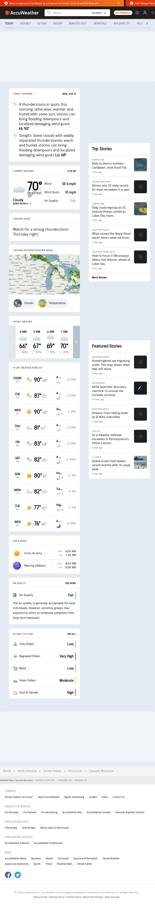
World (7, 771)
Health (49, 858)
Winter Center (84, 864)
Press (105, 797)
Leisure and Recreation (85, 858)
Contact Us (119, 797)
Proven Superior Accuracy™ (19, 797)
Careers (93, 797)
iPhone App (11, 827)
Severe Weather (111, 858)
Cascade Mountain (101, 771)
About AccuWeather (49, 797)
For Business (12, 812)
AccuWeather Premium (17, 843)
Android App (28, 827)
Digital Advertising (74, 797)
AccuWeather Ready (15, 858)
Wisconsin (75, 771)
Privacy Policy (57, 897)
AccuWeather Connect (99, 812)
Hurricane (63, 858)
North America (27, 771)
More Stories (99, 277)
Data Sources (112, 897)
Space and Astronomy (17, 864)
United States (52, 771)
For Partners (30, 812)
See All (71, 634)
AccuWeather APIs (72, 812)
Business (36, 858)
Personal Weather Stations (130, 812)
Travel (48, 864)
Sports (37, 864)
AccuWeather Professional (48, 843)
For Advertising (49, 812)
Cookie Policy (74, 897)
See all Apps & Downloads (54, 827)
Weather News (64, 864)
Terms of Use (40, 897)
